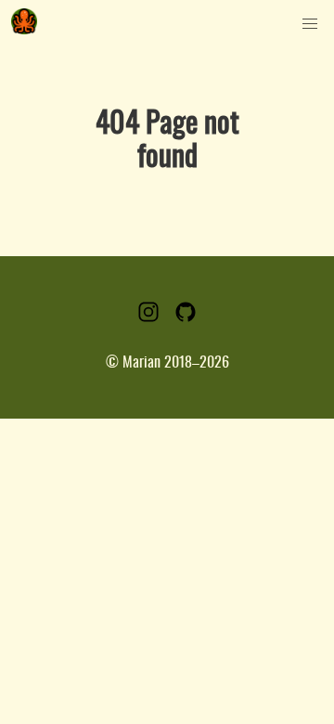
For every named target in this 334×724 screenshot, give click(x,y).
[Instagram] (148, 318)
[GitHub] (185, 318)
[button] (310, 24)
